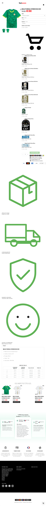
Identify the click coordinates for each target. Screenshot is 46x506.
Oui (25, 27)
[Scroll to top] (23, 500)
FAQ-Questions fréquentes (7, 470)
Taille (23, 13)
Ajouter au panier (34, 152)
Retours (3, 479)
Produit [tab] (4, 345)
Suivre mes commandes (21, 468)
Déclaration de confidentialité (7, 468)
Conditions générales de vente (7, 469)
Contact (3, 480)
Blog (2, 481)
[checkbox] (34, 27)
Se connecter (19, 469)
